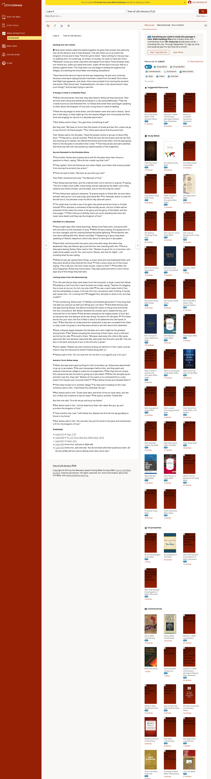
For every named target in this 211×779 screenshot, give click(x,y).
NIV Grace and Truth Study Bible (171, 269)
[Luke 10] (138, 245)
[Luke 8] (46, 245)
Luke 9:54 (59, 444)
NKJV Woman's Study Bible (170, 477)
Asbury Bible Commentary (169, 637)
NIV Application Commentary (189, 740)
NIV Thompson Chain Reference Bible (151, 338)
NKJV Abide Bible (190, 336)
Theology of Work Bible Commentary (171, 773)
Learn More (178, 52)
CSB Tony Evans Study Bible (151, 164)
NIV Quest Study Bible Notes (151, 302)
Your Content (178, 25)
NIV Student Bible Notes (171, 302)
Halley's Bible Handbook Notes (151, 707)
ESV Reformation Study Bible (190, 164)
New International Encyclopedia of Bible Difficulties (152, 592)
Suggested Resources (158, 87)
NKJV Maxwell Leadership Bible (151, 444)
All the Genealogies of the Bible (152, 556)
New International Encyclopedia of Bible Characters (190, 557)
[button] (197, 2)
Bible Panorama (151, 669)
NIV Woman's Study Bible (169, 337)
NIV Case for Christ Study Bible (171, 234)
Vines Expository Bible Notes (170, 512)
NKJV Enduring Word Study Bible (190, 372)
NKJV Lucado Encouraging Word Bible (171, 410)
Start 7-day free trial (158, 52)
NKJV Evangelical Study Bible (151, 409)
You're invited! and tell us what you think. (115, 2)
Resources (149, 25)
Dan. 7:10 (71, 434)
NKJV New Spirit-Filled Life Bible (170, 444)
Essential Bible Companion (170, 670)
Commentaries (155, 609)
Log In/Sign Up (199, 2)
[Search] (203, 11)
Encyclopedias (154, 528)
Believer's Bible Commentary (189, 637)
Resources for (154, 61)
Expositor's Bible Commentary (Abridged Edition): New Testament (171, 118)
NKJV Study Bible (190, 443)
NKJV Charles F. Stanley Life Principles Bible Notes (151, 374)
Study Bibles (154, 136)
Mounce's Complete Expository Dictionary (187, 118)
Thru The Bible (189, 772)
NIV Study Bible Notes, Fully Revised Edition (151, 117)
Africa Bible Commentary (150, 637)
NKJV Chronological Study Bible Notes (172, 372)
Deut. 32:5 (71, 441)
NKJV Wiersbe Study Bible (150, 477)
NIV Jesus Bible (189, 268)
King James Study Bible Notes (152, 197)
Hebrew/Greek (163, 25)
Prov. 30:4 (78, 437)
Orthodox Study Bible (151, 512)
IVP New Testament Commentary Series (191, 708)
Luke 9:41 (59, 441)
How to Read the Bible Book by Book (171, 707)
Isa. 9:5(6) (88, 437)
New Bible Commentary (169, 740)
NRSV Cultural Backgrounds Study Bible (191, 478)
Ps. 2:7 (70, 437)
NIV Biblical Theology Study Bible (151, 235)
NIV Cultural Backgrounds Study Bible (191, 235)
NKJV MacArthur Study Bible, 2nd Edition (190, 410)
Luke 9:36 (59, 437)
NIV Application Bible (189, 197)
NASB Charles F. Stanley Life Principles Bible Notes (170, 199)
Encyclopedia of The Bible (170, 556)
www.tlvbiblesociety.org (77, 475)
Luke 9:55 (59, 447)
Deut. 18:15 (99, 437)
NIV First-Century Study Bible (152, 269)
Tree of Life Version (62, 465)
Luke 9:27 (59, 434)
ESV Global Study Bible (171, 164)
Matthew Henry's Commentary (151, 740)
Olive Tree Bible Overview (151, 773)
